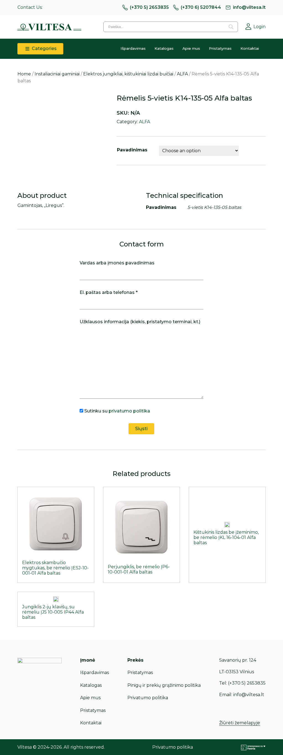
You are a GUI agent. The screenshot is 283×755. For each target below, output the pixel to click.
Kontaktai (249, 48)
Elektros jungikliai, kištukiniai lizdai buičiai (128, 74)
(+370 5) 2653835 (149, 7)
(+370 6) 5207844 (201, 7)
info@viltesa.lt (249, 7)
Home (24, 74)
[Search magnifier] (231, 27)
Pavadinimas (132, 149)
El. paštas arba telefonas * (109, 292)
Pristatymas (220, 48)
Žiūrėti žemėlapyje (239, 722)
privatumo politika (129, 411)
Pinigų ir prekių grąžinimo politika (164, 685)
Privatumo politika (147, 697)
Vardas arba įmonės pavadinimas (117, 262)
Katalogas (164, 48)
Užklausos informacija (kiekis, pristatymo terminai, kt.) (140, 321)
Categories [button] (44, 48)
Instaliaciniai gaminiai (57, 74)
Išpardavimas (133, 48)
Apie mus (191, 48)
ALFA (182, 74)
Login (259, 26)
